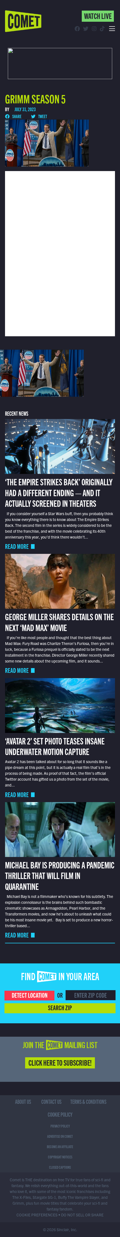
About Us (23, 1101)
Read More (17, 546)
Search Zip (60, 1007)
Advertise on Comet (60, 1136)
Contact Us (51, 1101)
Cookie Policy (60, 1114)
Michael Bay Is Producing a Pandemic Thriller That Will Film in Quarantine (59, 875)
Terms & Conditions (88, 1101)
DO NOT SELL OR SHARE (82, 1214)
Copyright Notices (60, 1156)
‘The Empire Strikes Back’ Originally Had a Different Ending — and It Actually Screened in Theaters (58, 492)
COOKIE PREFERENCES (36, 1214)
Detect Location (29, 995)
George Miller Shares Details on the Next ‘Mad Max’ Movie (59, 621)
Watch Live (98, 16)
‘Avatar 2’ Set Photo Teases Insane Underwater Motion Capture (55, 746)
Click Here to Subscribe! (60, 1062)
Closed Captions (60, 1167)
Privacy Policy (60, 1125)
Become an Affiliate (60, 1146)
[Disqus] (60, 253)
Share (16, 116)
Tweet (42, 116)
